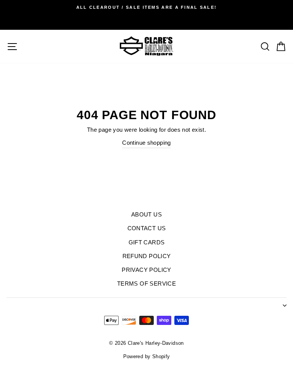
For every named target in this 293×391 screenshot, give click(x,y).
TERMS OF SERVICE (146, 283)
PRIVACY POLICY (146, 270)
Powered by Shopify (146, 356)
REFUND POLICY (146, 256)
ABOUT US (146, 214)
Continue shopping (146, 142)
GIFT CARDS (147, 242)
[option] (146, 7)
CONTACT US (146, 228)
